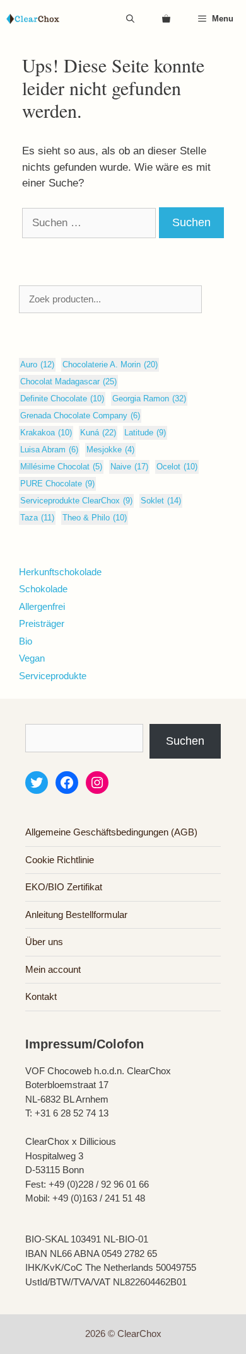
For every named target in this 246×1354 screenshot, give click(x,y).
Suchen (185, 741)
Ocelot (176, 466)
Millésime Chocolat (61, 466)
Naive (129, 466)
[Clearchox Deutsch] (32, 19)
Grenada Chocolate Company (80, 415)
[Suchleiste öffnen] (130, 19)
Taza (37, 517)
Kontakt (41, 996)
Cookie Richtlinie (59, 859)
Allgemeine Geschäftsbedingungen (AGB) (111, 832)
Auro (37, 364)
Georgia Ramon (149, 398)
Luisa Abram (49, 449)
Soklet (161, 500)
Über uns (44, 941)
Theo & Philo (94, 517)
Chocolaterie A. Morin (110, 364)
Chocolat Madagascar (68, 381)
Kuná (98, 432)
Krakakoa (46, 432)
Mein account (53, 969)
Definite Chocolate (62, 398)
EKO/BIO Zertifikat (63, 886)
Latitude (145, 432)
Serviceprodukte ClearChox (76, 500)
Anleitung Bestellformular (76, 914)
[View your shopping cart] (166, 19)
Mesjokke (110, 449)
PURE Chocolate (57, 483)
